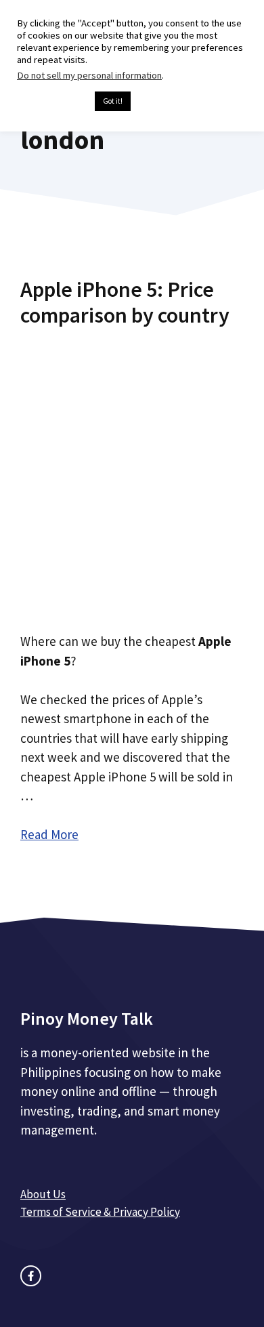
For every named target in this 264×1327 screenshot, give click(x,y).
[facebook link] (30, 1275)
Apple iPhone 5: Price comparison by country (124, 302)
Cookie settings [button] (52, 102)
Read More (49, 834)
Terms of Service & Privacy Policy (100, 1211)
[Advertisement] (132, 475)
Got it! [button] (113, 101)
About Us (43, 1194)
